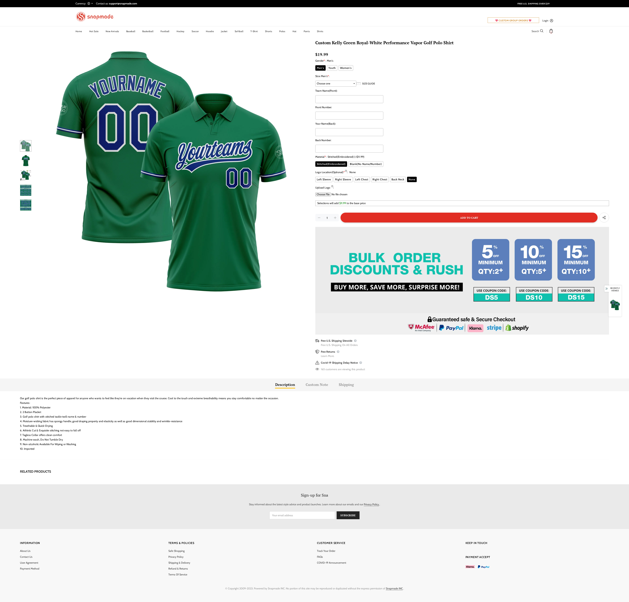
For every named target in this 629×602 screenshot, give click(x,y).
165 (323, 369)
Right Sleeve (343, 179)
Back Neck (397, 179)
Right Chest (379, 179)
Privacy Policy (371, 504)
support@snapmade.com (123, 3)
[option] (172, 172)
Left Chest (361, 179)
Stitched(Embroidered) (331, 164)
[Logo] (97, 16)
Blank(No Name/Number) (366, 164)
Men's (320, 68)
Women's (346, 68)
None (412, 179)
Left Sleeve (324, 179)
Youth (332, 68)
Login (545, 20)
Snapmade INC (394, 588)
